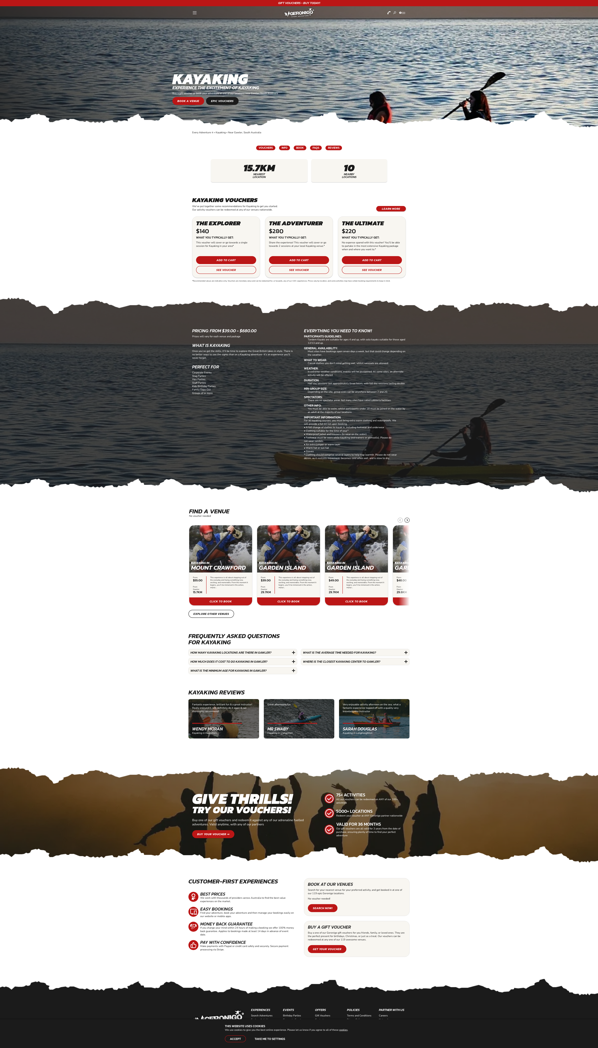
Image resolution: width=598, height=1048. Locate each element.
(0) (403, 12)
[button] (407, 520)
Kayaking (221, 132)
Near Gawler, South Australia (244, 132)
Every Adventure (202, 132)
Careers (383, 1015)
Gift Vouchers (322, 1015)
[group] (220, 565)
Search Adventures (262, 1015)
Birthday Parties (292, 1015)
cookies (343, 1030)
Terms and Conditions (359, 1015)
